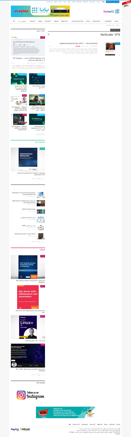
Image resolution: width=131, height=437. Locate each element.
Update (32, 21)
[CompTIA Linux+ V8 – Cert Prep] (28, 327)
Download (92, 2)
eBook (56, 21)
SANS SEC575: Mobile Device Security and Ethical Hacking (23, 202)
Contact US (49, 2)
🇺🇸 (70, 424)
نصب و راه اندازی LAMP (28, 226)
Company (108, 21)
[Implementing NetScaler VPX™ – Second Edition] (110, 48)
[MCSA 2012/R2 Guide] (41, 211)
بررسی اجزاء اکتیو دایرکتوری (28, 217)
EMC (60, 2)
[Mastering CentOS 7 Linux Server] (41, 236)
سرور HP (42, 95)
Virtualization (77, 21)
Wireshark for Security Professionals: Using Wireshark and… (23, 194)
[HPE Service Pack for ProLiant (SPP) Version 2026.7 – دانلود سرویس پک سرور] (37, 99)
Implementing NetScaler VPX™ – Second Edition (79, 43)
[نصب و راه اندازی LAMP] (41, 228)
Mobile (74, 2)
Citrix (64, 2)
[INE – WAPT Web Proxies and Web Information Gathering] (28, 356)
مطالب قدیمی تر (40, 134)
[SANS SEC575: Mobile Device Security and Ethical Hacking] (41, 203)
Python (56, 2)
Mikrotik (79, 2)
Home (116, 21)
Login (98, 2)
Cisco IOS (92, 424)
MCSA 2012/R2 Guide (28, 209)
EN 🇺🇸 (103, 2)
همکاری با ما (22, 21)
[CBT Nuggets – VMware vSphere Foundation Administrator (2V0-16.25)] (19, 119)
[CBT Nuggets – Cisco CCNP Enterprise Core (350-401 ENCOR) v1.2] (28, 46)
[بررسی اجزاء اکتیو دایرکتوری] (41, 220)
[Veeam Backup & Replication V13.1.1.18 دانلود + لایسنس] (37, 119)
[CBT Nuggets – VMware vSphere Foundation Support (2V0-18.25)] (19, 99)
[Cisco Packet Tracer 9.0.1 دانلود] (37, 78)
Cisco (88, 21)
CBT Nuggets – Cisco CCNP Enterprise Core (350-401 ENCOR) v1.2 (29, 59)
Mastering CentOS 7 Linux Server (25, 234)
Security (48, 21)
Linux (40, 21)
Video (69, 2)
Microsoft (97, 21)
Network (85, 2)
